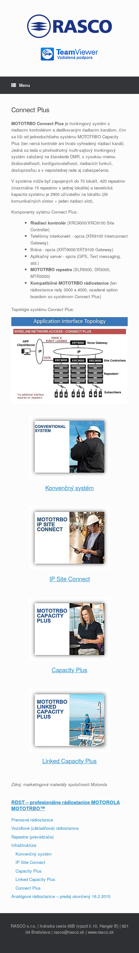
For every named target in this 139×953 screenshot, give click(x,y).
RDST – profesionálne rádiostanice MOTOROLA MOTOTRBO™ (65, 805)
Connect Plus (28, 888)
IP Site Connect (69, 578)
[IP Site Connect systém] (69, 537)
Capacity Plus (69, 669)
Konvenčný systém (69, 487)
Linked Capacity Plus (69, 760)
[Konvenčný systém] (69, 446)
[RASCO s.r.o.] (69, 26)
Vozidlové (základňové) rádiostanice (45, 828)
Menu (24, 85)
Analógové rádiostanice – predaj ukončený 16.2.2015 (60, 896)
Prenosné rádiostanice (32, 820)
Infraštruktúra (23, 845)
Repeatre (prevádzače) (32, 837)
